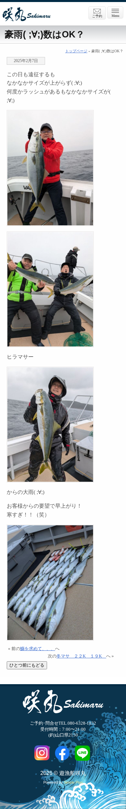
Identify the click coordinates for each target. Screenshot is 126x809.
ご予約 (97, 16)
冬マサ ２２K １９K (81, 656)
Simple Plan (73, 782)
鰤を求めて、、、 (37, 648)
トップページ (76, 51)
